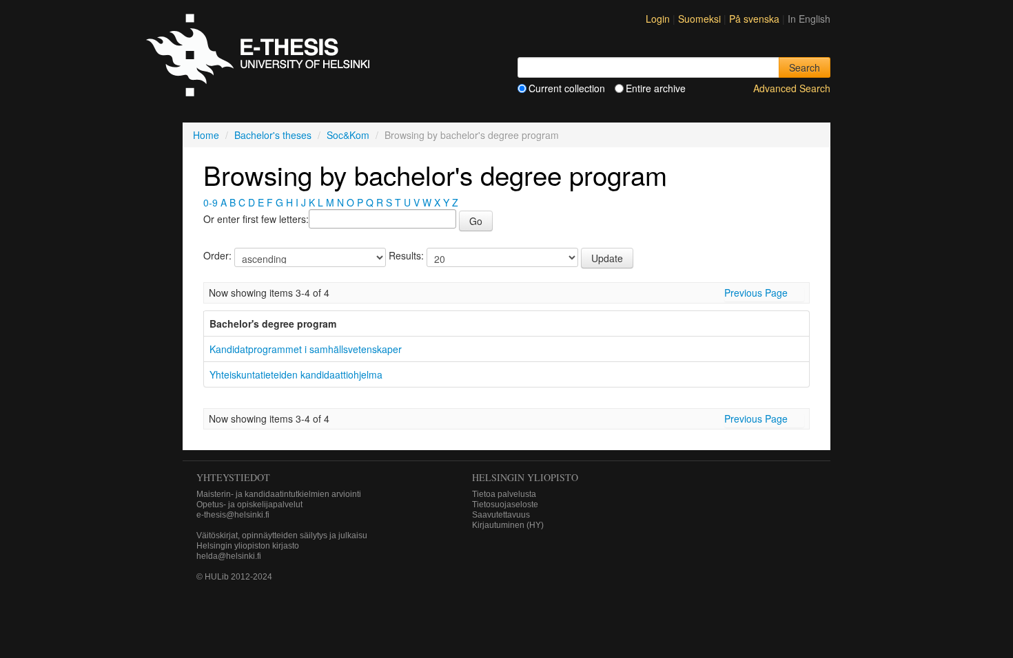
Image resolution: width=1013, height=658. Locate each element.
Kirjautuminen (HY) (508, 525)
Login (658, 18)
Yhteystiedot (233, 477)
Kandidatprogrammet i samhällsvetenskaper (305, 349)
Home (206, 135)
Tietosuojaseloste (505, 504)
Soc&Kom (348, 135)
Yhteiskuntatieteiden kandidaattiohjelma (295, 374)
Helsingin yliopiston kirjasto (247, 546)
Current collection (567, 88)
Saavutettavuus (501, 515)
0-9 (210, 202)
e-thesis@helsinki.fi (232, 515)
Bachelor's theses (272, 135)
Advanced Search (791, 88)
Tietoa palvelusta (504, 494)
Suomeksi (701, 18)
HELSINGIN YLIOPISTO (525, 477)
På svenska (755, 18)
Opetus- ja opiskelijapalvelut (249, 504)
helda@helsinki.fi (228, 556)
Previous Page (756, 292)
